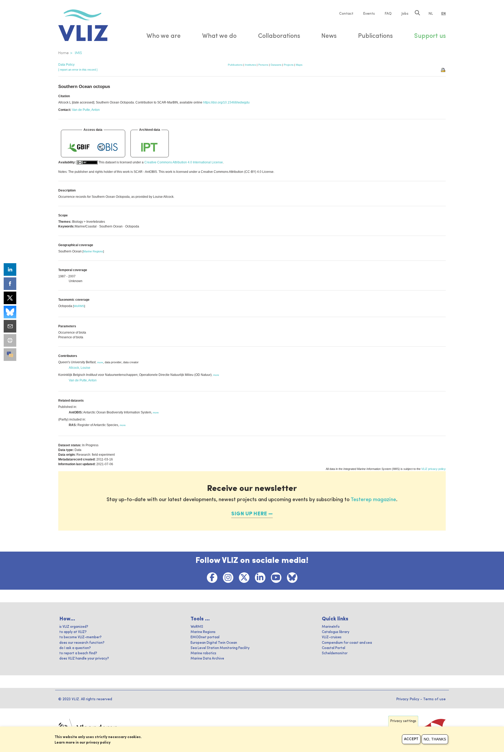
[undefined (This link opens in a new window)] (10, 354)
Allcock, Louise (79, 368)
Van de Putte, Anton (86, 110)
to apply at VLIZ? (73, 632)
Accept (411, 739)
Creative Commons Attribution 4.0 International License (183, 162)
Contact (346, 13)
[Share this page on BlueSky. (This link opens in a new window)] (10, 312)
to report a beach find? (78, 653)
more (100, 362)
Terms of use (434, 699)
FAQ (388, 13)
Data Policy (66, 64)
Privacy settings (403, 721)
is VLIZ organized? (73, 627)
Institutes (250, 64)
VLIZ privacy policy (433, 468)
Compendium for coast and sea (347, 643)
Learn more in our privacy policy (83, 742)
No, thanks (435, 739)
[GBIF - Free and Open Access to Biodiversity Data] (78, 147)
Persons (263, 64)
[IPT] (149, 147)
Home (63, 53)
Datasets (276, 64)
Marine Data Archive (207, 658)
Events (369, 13)
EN (443, 13)
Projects (288, 64)
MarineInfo (331, 627)
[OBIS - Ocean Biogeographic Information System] (107, 147)
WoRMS (79, 306)
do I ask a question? (75, 648)
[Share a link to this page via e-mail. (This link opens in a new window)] (10, 326)
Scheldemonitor (335, 653)
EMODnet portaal (205, 637)
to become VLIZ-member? (80, 637)
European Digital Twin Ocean (214, 643)
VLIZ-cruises (332, 637)
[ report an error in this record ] (77, 69)
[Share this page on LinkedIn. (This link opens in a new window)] (10, 269)
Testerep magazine (373, 499)
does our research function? (81, 643)
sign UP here (249, 514)
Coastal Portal (333, 648)
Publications (235, 64)
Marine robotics (203, 653)
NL (430, 13)
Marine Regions (93, 251)
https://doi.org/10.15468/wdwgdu (226, 102)
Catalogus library (335, 632)
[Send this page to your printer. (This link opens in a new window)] (10, 340)
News (329, 36)
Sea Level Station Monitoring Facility (220, 648)
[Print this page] (443, 69)
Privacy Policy (407, 699)
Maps (299, 64)
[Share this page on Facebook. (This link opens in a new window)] (10, 283)
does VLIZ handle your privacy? (84, 658)
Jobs (404, 13)
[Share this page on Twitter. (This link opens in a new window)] (10, 298)
